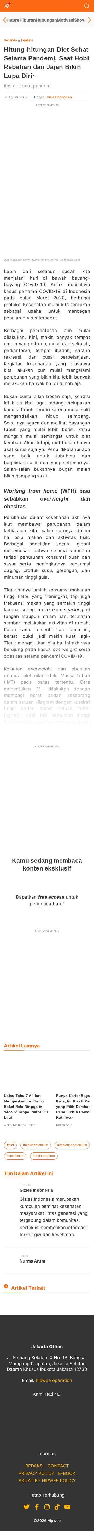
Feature (12, 20)
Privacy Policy (36, 1473)
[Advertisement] (47, 157)
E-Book (66, 1473)
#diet (10, 1145)
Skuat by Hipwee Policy (47, 1480)
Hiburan (28, 20)
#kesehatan (15, 1156)
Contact (58, 1465)
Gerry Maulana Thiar (19, 1125)
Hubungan (46, 20)
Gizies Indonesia (59, 97)
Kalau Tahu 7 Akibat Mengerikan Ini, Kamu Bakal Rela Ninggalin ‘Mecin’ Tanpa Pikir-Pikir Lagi (26, 1106)
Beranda (10, 40)
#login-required (44, 1156)
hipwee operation (54, 1380)
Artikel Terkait (28, 1288)
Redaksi (34, 1465)
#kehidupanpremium (72, 1145)
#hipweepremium (35, 1145)
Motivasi (65, 20)
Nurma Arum (32, 1261)
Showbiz (83, 20)
